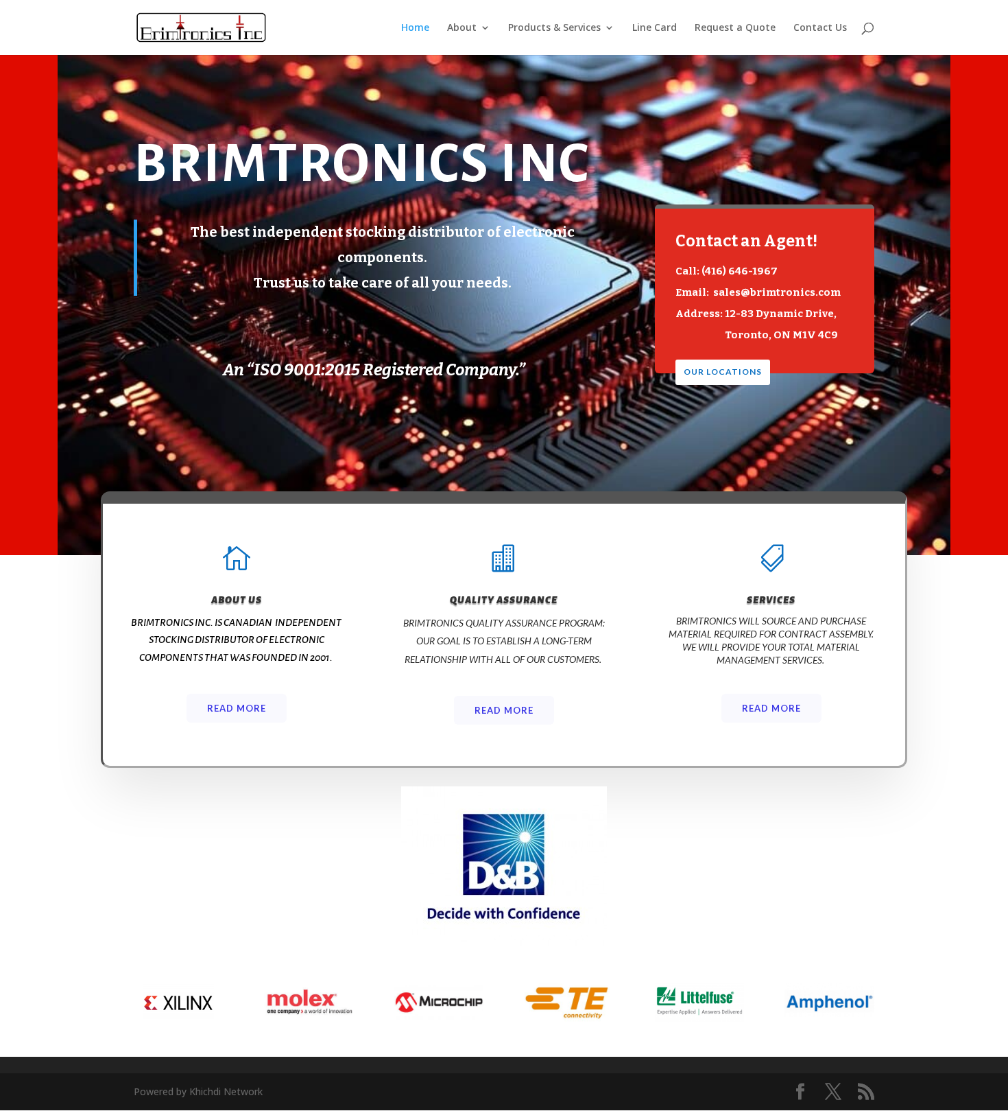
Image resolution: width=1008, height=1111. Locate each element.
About (462, 28)
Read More (236, 708)
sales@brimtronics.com (777, 292)
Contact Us (820, 28)
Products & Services (554, 28)
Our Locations (723, 371)
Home (415, 28)
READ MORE (504, 710)
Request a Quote (735, 28)
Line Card (654, 28)
